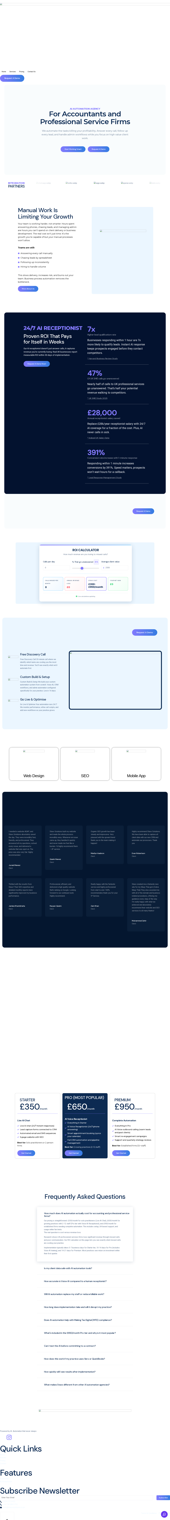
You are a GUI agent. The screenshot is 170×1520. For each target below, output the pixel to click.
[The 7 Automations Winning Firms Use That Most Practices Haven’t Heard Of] (141, 1034)
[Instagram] (9, 1437)
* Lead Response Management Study (104, 477)
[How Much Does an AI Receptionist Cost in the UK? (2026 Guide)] (30, 1011)
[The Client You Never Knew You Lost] (114, 988)
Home (4, 71)
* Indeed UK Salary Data (98, 437)
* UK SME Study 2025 (97, 398)
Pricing (21, 71)
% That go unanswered (85, 562)
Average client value (110, 561)
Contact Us (32, 71)
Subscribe (163, 1497)
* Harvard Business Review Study (102, 358)
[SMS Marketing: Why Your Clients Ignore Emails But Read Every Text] (87, 1034)
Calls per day (49, 561)
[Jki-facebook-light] (3, 1437)
